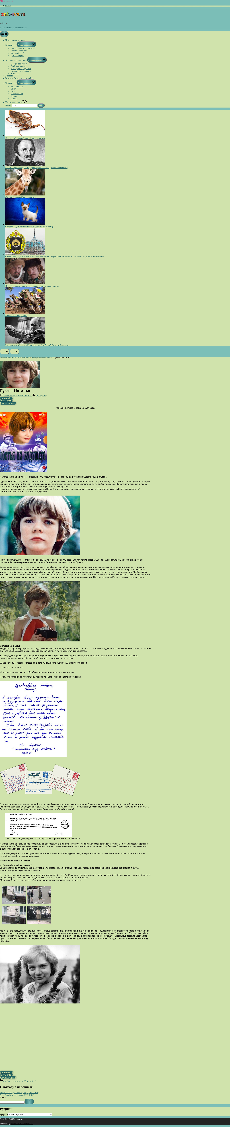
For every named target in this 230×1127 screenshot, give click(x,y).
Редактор (41, 396)
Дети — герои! (17, 55)
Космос (14, 96)
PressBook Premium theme (22, 1123)
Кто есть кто (11, 45)
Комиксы (15, 73)
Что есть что (11, 83)
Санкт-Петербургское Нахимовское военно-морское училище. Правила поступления (43, 256)
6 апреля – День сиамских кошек (20, 227)
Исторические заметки (21, 71)
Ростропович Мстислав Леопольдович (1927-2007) (28, 345)
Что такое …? (17, 86)
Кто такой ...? (30, 1081)
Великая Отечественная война (19, 78)
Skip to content (6, 1)
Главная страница (8, 358)
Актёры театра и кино (42, 358)
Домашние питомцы (45, 227)
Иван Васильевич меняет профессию (22, 286)
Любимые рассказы (19, 66)
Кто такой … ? (17, 53)
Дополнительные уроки (16, 60)
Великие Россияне (59, 167)
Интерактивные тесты (15, 40)
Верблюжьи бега (12, 315)
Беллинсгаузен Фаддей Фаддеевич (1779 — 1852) (27, 167)
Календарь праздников (21, 68)
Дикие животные (37, 138)
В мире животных (19, 64)
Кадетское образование (93, 256)
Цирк (13, 91)
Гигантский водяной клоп (17, 138)
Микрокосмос (17, 93)
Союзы (14, 98)
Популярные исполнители (23, 48)
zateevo (3, 23)
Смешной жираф (13, 197)
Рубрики (4, 1114)
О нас (8, 6)
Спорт (13, 89)
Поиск (3, 1097)
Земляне (9, 76)
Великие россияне (19, 51)
